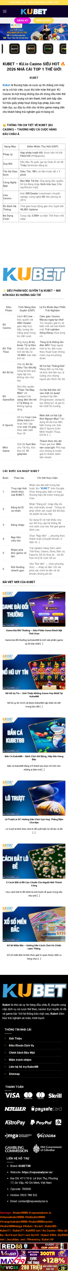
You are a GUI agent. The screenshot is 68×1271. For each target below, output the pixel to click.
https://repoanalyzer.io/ (37, 1172)
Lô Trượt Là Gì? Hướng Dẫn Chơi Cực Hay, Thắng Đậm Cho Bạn (34, 821)
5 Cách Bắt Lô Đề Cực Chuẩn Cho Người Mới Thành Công (34, 884)
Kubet (6, 1004)
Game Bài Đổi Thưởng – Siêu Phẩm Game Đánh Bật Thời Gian (34, 632)
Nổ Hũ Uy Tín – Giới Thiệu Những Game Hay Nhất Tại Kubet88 (34, 695)
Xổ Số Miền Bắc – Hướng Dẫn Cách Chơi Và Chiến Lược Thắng (34, 947)
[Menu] (5, 11)
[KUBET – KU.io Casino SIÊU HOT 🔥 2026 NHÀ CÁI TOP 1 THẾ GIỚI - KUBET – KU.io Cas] (34, 11)
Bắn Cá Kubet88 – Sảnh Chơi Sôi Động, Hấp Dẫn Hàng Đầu (34, 758)
